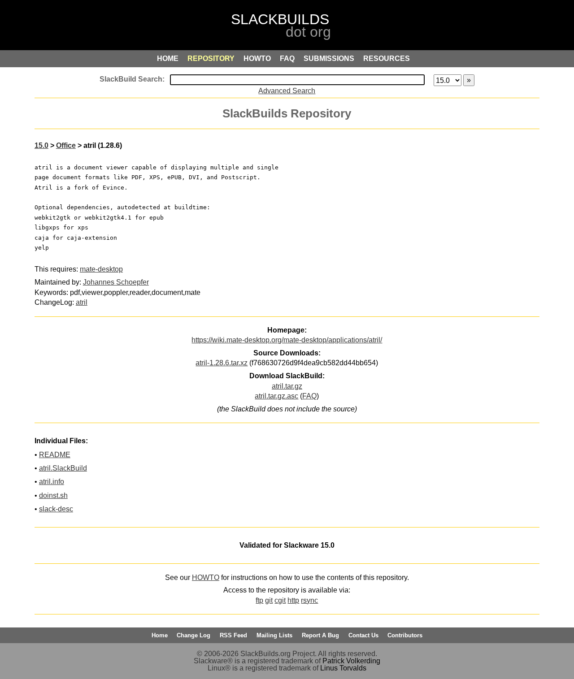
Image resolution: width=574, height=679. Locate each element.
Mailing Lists (274, 635)
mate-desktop (101, 269)
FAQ (309, 396)
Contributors (404, 635)
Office (66, 145)
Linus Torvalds (343, 668)
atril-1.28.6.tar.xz (222, 363)
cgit (280, 600)
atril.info (51, 481)
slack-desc (56, 509)
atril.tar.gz (287, 386)
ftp (259, 600)
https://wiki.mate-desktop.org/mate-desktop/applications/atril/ (286, 340)
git (269, 600)
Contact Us (363, 635)
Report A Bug (320, 635)
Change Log (193, 635)
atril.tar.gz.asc (276, 396)
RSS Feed (233, 635)
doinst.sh (53, 495)
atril (81, 302)
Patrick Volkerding (351, 661)
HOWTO (205, 577)
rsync (309, 600)
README (54, 454)
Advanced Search (286, 91)
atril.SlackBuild (63, 468)
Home (160, 635)
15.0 (41, 145)
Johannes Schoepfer (116, 282)
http (293, 600)
